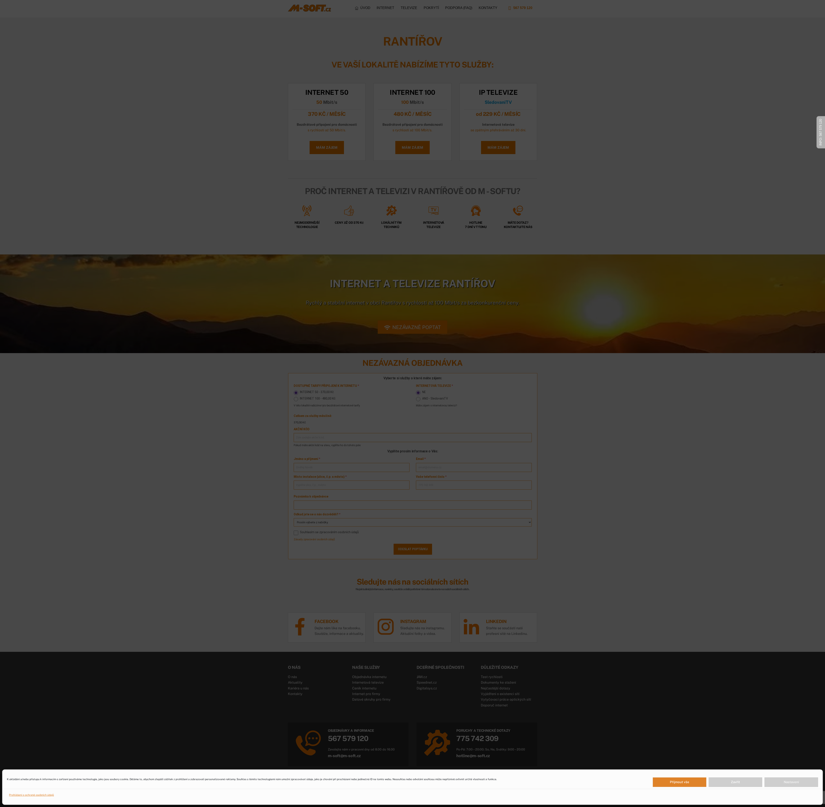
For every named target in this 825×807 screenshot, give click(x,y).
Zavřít (735, 782)
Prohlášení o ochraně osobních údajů (31, 794)
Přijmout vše (679, 782)
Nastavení (791, 782)
